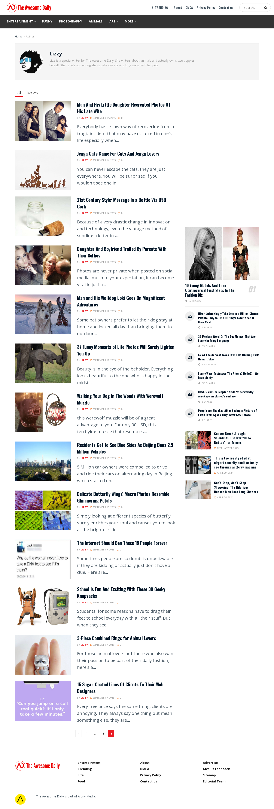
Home (18, 36)
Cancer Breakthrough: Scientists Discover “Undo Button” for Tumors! (232, 438)
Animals (96, 21)
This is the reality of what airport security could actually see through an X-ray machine (236, 462)
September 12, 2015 (104, 262)
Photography (70, 21)
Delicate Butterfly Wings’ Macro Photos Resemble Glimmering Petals (123, 497)
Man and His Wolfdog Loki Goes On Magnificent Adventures (121, 301)
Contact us (226, 7)
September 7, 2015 (103, 644)
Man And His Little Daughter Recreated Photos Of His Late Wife (123, 108)
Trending (85, 769)
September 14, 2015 (104, 117)
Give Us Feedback (216, 769)
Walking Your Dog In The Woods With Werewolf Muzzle (120, 399)
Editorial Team (214, 781)
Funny (47, 21)
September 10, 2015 (104, 458)
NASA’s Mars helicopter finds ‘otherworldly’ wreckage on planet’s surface (226, 394)
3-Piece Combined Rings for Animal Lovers (116, 638)
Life (81, 775)
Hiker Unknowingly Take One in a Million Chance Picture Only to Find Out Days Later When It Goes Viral (228, 317)
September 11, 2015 (104, 360)
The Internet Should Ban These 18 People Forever (122, 542)
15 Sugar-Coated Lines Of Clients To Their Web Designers (120, 687)
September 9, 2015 (103, 549)
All (19, 93)
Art (112, 21)
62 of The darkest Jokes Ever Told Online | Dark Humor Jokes (228, 356)
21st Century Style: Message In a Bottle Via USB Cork (121, 203)
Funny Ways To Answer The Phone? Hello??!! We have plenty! (228, 375)
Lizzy (84, 117)
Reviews (32, 93)
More (129, 21)
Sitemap (209, 775)
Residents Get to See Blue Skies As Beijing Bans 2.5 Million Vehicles (125, 448)
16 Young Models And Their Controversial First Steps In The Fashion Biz (209, 290)
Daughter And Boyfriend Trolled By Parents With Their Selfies (122, 252)
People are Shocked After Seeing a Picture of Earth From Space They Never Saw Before (227, 412)
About (178, 7)
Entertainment (20, 21)
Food (81, 781)
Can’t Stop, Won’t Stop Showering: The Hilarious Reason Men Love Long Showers (236, 487)
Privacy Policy (206, 7)
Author (30, 36)
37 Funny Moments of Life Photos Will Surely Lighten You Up (125, 350)
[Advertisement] (217, 153)
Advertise (210, 763)
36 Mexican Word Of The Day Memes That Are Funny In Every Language (227, 338)
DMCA (189, 7)
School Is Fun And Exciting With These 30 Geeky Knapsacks (121, 592)
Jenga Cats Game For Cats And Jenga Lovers (118, 153)
